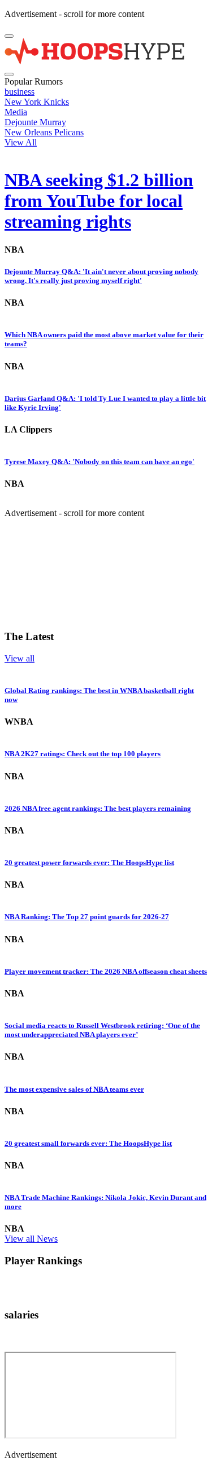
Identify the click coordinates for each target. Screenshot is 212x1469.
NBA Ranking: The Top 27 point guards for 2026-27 (87, 916)
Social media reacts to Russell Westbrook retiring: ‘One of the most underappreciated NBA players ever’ (102, 1030)
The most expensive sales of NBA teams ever (74, 1089)
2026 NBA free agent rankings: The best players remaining (98, 808)
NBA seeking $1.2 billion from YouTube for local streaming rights (99, 201)
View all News (31, 1238)
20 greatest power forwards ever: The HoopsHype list (89, 862)
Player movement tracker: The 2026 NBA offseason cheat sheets (106, 971)
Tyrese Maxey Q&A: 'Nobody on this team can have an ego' (99, 461)
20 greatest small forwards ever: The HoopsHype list (88, 1143)
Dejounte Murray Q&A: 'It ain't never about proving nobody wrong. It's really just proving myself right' (101, 276)
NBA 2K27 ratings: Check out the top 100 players (83, 753)
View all (19, 658)
